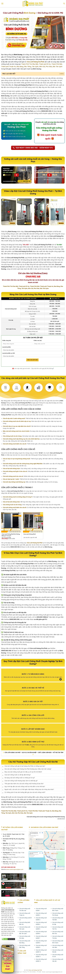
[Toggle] (2, 766)
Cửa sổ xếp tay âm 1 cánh (11, 479)
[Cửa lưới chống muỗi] (33, 522)
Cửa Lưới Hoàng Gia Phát (35, 970)
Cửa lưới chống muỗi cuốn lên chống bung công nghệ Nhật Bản (22, 463)
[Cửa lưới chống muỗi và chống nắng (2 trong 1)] (11, 522)
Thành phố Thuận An (8, 66)
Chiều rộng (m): (6, 340)
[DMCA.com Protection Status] (8, 939)
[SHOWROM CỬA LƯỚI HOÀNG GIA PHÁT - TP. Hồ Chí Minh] (47, 840)
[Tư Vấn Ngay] (60, 679)
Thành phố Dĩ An (45, 64)
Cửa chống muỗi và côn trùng (12, 504)
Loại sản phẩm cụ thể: (8, 353)
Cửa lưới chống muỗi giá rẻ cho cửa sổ (15, 471)
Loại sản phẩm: (6, 347)
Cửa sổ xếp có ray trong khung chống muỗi (16, 458)
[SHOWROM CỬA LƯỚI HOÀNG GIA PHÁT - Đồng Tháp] (47, 860)
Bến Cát (42, 66)
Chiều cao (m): (38, 340)
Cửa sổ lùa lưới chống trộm (11, 468)
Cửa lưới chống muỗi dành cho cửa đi (14, 444)
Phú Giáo (49, 66)
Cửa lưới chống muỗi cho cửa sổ (13, 476)
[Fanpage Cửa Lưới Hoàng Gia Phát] (13, 876)
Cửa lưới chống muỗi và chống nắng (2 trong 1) (17, 497)
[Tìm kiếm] (64, 3)
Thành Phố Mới (57, 64)
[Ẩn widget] (12, 946)
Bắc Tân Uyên (57, 66)
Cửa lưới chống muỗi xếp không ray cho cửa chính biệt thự (21, 439)
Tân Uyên (35, 66)
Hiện (61, 74)
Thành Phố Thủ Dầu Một (29, 64)
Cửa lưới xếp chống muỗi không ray (14, 482)
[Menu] (2, 3)
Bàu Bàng (20, 66)
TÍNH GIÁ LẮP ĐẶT (32, 360)
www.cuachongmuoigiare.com (14, 869)
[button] (7, 959)
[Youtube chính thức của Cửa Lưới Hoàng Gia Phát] (13, 884)
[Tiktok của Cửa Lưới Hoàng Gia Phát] (13, 893)
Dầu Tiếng (27, 66)
